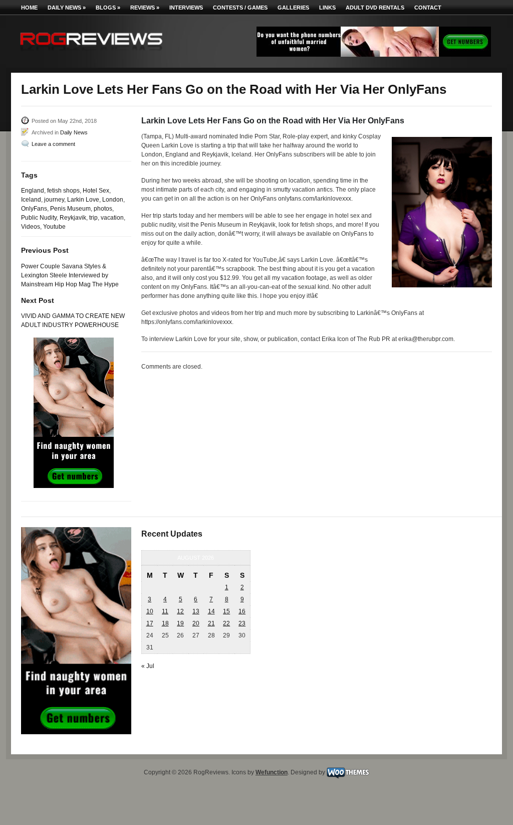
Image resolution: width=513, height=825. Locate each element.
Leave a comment (53, 144)
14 (211, 611)
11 (165, 611)
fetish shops (63, 190)
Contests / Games (240, 8)
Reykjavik (73, 217)
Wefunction (271, 772)
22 (226, 623)
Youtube (54, 226)
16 (241, 611)
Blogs (108, 8)
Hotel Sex (96, 190)
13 (195, 611)
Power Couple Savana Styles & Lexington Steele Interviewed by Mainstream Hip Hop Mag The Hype (70, 275)
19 (180, 623)
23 (241, 623)
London (112, 199)
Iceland (31, 199)
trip (93, 217)
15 (226, 611)
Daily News (67, 8)
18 (165, 623)
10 (149, 611)
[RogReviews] (91, 53)
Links (327, 8)
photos (103, 208)
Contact (427, 8)
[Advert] (373, 54)
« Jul (147, 666)
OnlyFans (34, 208)
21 (211, 623)
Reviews (144, 8)
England (32, 190)
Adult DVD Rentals (375, 8)
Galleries (293, 8)
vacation (112, 217)
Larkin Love (83, 199)
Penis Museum (70, 208)
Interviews (186, 8)
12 (180, 611)
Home (29, 8)
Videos (30, 226)
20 (195, 623)
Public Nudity (39, 217)
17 (149, 623)
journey (54, 199)
